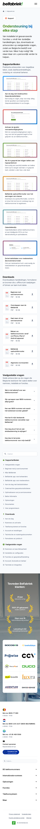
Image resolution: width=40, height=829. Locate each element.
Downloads (10, 514)
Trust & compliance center (17, 818)
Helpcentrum (11, 11)
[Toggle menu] (35, 3)
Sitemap (28, 818)
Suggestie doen (26, 814)
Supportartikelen (12, 460)
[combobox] (20, 454)
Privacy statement (14, 814)
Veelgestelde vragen (13, 544)
